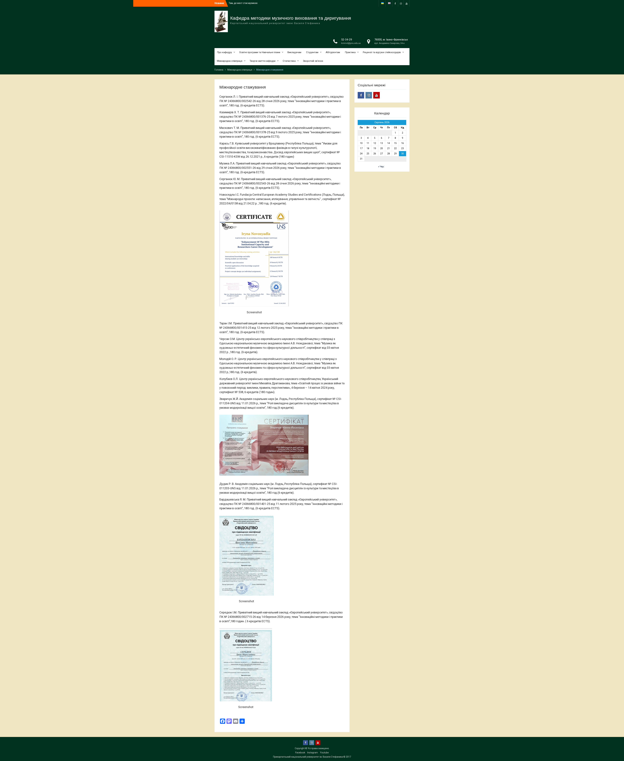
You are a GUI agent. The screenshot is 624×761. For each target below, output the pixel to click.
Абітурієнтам (333, 52)
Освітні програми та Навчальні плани (259, 52)
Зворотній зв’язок (313, 60)
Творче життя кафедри (262, 60)
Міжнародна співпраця (229, 60)
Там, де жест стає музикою (243, 3)
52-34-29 (346, 39)
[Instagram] (401, 3)
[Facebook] (395, 3)
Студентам (312, 52)
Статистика (289, 60)
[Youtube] (406, 3)
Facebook (300, 752)
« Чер (381, 166)
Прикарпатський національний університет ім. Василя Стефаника (308, 756)
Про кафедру (224, 52)
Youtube (324, 752)
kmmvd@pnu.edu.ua (351, 43)
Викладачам (294, 52)
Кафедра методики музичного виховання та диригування (290, 18)
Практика (350, 52)
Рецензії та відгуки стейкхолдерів (382, 52)
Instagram (312, 752)
